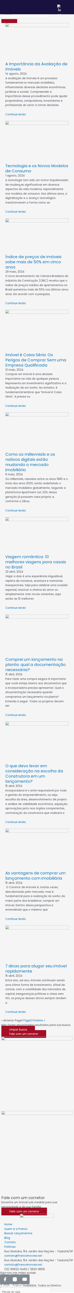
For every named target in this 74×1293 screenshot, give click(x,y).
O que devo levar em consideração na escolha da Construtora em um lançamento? (34, 773)
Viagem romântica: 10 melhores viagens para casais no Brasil (35, 562)
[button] (18, 1029)
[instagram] (15, 1279)
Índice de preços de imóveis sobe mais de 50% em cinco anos (33, 262)
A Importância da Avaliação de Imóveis (36, 66)
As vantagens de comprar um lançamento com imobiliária (35, 875)
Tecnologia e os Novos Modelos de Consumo (36, 168)
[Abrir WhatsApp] (64, 1283)
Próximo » (39, 1020)
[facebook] (5, 1279)
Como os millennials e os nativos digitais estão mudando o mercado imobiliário (30, 462)
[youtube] (25, 1279)
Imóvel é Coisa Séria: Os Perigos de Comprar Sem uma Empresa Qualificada (35, 360)
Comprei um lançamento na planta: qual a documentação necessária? (35, 665)
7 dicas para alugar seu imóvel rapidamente (36, 968)
